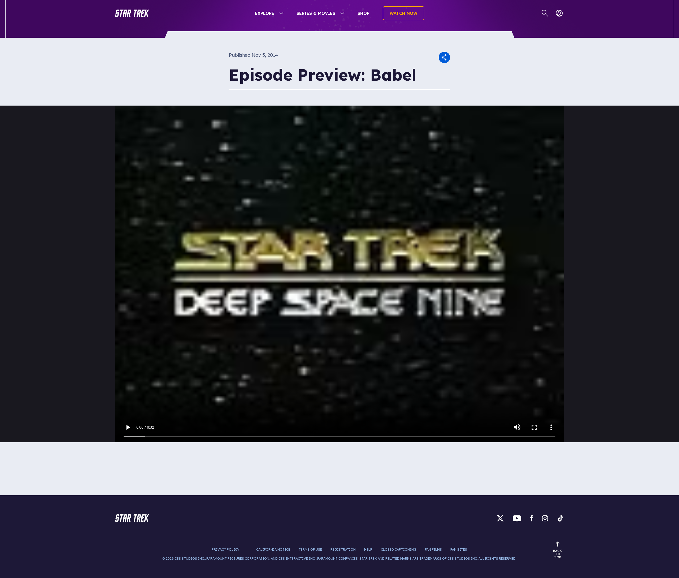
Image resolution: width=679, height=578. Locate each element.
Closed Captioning (398, 549)
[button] (132, 13)
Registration (343, 549)
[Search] (545, 13)
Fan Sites (458, 549)
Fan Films (433, 549)
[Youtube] (516, 518)
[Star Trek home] (132, 518)
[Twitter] (500, 518)
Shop (363, 13)
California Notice (273, 549)
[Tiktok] (560, 518)
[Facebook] (531, 518)
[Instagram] (545, 518)
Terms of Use (310, 549)
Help (368, 549)
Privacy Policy (225, 549)
